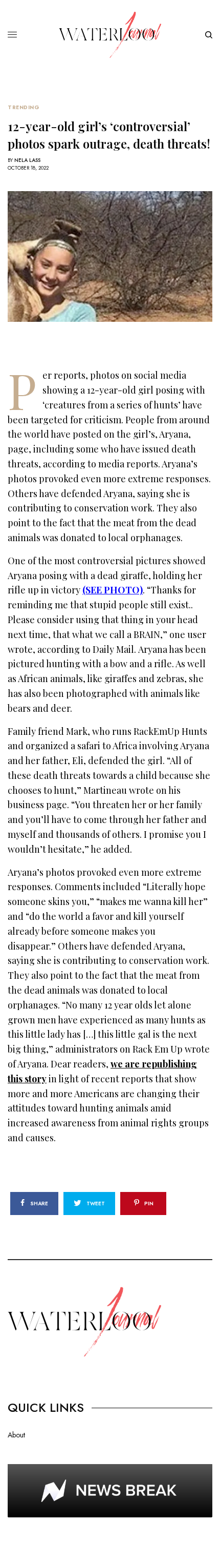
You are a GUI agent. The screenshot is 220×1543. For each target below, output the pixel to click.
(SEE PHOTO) (112, 590)
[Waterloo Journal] (110, 34)
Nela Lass (27, 160)
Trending (23, 107)
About (16, 1435)
